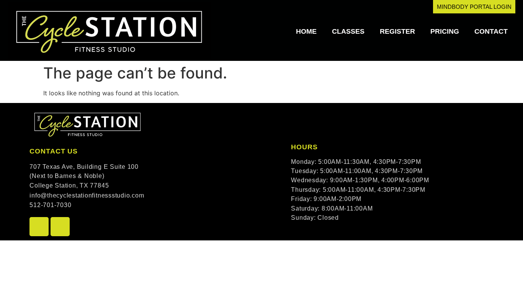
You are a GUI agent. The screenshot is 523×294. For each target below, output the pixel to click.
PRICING (444, 31)
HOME (306, 31)
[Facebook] (39, 226)
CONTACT (491, 31)
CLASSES (348, 31)
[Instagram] (60, 226)
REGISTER (397, 31)
